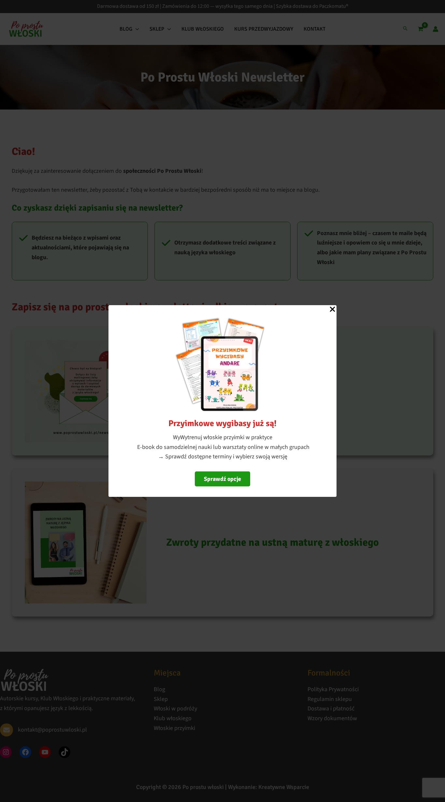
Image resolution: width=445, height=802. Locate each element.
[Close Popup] (332, 309)
